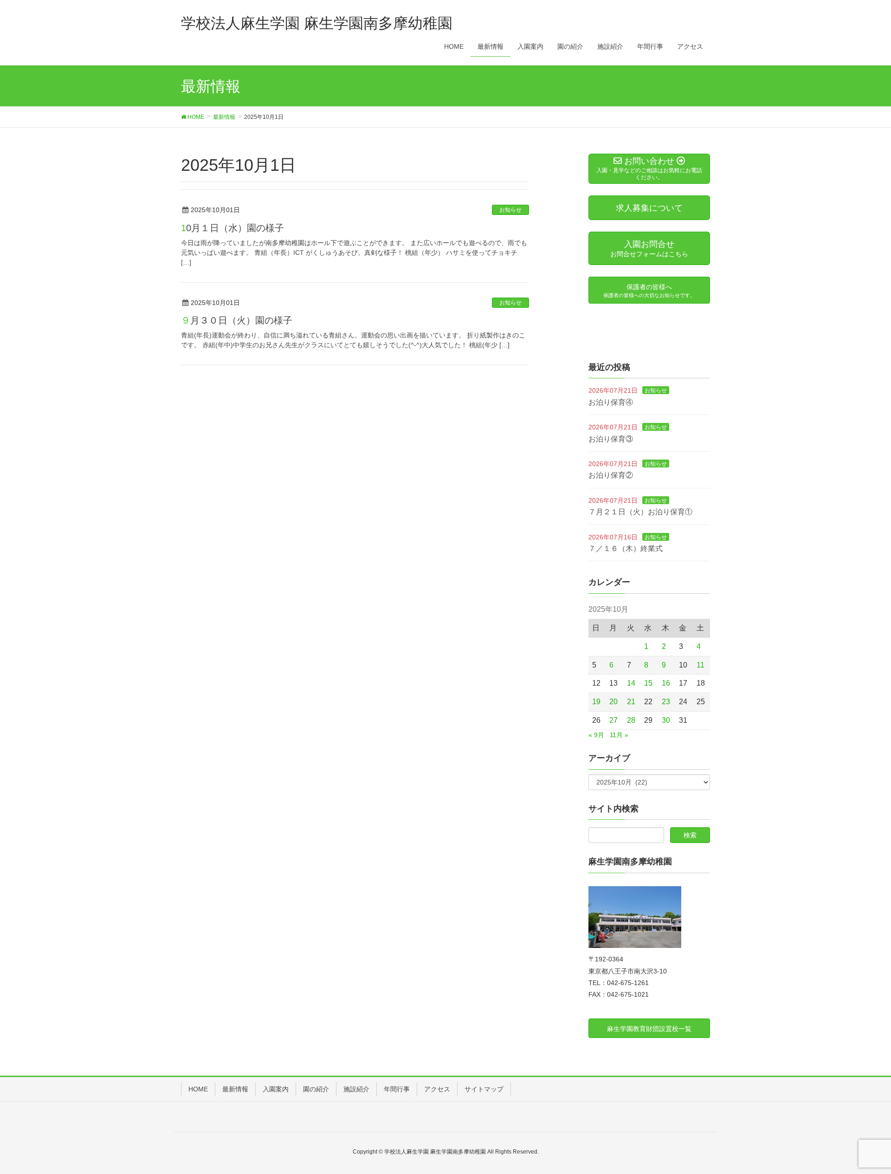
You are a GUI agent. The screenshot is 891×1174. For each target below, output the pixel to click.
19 (596, 702)
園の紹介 (316, 1089)
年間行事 (397, 1089)
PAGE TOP (862, 1130)
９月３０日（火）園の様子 (236, 320)
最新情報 (235, 1089)
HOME (198, 1089)
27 (613, 720)
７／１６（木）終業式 (625, 548)
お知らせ (510, 210)
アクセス (437, 1089)
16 (666, 683)
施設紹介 (356, 1089)
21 (631, 702)
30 (666, 720)
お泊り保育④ (610, 402)
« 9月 (596, 735)
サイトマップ (484, 1089)
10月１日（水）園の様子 (232, 228)
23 (666, 702)
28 (631, 720)
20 (613, 702)
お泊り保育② (610, 475)
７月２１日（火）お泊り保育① (640, 512)
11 (700, 665)
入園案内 (276, 1089)
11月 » (619, 735)
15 (648, 683)
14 (631, 683)
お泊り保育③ (610, 439)
